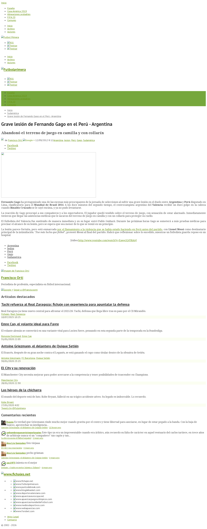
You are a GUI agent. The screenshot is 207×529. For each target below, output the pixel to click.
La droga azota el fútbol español (16, 438)
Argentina (58, 140)
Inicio (4, 2)
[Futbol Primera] (10, 37)
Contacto (12, 519)
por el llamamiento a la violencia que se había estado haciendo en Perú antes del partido (109, 229)
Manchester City (9, 380)
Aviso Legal (13, 516)
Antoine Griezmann (10, 358)
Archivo (11, 28)
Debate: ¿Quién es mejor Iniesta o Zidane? (20, 467)
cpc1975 (11, 462)
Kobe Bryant (7, 402)
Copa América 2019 (17, 11)
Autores (11, 31)
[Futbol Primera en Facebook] (12, 45)
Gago (79, 140)
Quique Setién (43, 358)
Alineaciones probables (18, 14)
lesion (67, 140)
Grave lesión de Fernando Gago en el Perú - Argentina (34, 116)
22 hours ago (55, 427)
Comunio (11, 20)
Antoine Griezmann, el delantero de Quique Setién (39, 346)
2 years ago (38, 438)
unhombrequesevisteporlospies (24, 432)
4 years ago (47, 467)
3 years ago (28, 448)
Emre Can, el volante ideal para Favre (30, 324)
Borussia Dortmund (11, 336)
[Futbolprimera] (13, 69)
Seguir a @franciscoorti (26, 289)
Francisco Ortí (15, 140)
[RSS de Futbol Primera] (10, 42)
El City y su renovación (18, 368)
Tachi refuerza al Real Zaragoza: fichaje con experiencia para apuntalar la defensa (65, 304)
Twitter (11, 148)
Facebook (12, 145)
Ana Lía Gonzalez (16, 443)
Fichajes (5, 314)
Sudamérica (13, 113)
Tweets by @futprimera (13, 408)
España (11, 8)
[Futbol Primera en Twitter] (12, 48)
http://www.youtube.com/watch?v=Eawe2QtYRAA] (107, 240)
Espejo (10, 421)
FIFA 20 (11, 17)
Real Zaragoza (17, 314)
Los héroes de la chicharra (21, 390)
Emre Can (27, 336)
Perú (73, 140)
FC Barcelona (28, 358)
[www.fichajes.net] (15, 474)
